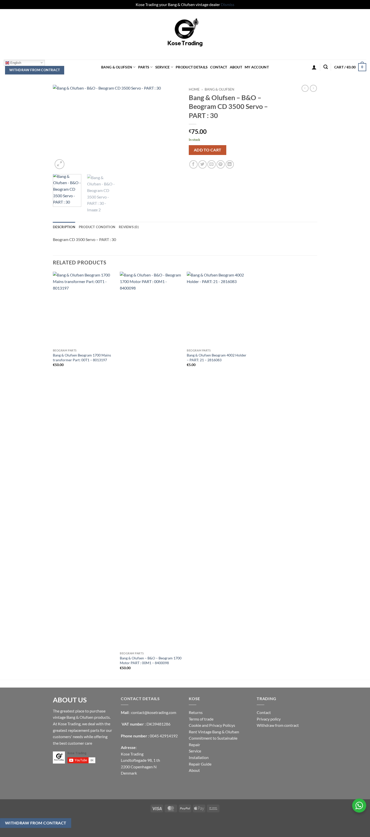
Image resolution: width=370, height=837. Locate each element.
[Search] (325, 67)
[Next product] (305, 88)
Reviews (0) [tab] (129, 227)
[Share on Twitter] (202, 164)
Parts (143, 67)
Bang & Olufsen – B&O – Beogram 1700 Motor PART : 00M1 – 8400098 (150, 660)
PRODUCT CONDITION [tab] (97, 227)
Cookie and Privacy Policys (212, 725)
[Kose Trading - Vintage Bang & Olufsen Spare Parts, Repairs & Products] (185, 34)
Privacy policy (269, 718)
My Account (257, 67)
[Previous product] (313, 88)
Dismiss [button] (227, 4)
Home (194, 89)
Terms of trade (201, 718)
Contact (218, 67)
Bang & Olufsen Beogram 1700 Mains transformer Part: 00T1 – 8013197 (82, 357)
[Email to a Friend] (211, 164)
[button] (314, 67)
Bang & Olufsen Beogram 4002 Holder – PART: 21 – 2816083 (216, 357)
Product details (192, 67)
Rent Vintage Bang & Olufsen (214, 731)
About (236, 67)
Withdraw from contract (34, 70)
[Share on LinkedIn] (230, 164)
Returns (196, 712)
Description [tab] (64, 227)
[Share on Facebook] (193, 164)
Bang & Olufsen (116, 67)
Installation (199, 757)
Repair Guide (200, 764)
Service (162, 67)
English (15, 62)
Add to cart (207, 150)
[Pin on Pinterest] (220, 164)
